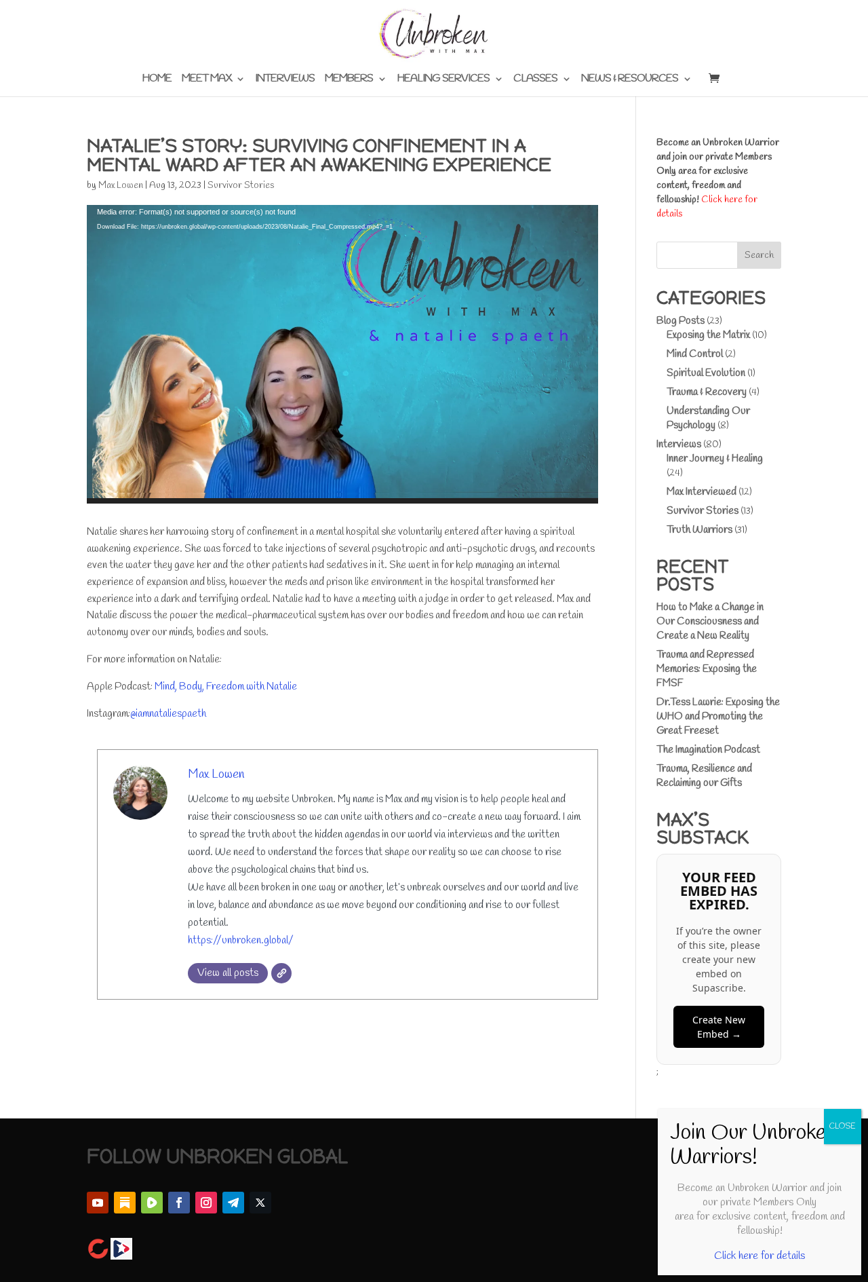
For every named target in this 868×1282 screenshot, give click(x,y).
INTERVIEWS (285, 80)
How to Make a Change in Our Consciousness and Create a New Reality (710, 622)
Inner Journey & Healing (715, 459)
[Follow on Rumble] (152, 1202)
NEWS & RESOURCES (629, 80)
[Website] (281, 973)
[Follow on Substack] (125, 1202)
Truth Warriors (699, 530)
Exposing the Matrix (708, 335)
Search (759, 255)
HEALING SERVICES (443, 80)
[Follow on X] (260, 1202)
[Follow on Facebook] (179, 1202)
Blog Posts (680, 321)
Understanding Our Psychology (708, 418)
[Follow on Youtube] (97, 1202)
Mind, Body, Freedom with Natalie (226, 687)
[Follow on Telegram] (233, 1202)
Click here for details (759, 1256)
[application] (342, 354)
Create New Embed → (718, 1026)
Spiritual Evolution (706, 373)
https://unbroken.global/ (241, 940)
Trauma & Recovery (707, 392)
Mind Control (695, 354)
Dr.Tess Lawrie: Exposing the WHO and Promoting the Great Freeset (718, 717)
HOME (157, 80)
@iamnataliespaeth (168, 714)
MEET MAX (206, 80)
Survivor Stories (241, 185)
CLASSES (535, 80)
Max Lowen (120, 185)
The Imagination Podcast (708, 750)
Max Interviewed (701, 492)
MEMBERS (349, 80)
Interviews (678, 444)
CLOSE (842, 1126)
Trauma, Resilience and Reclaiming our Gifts (704, 776)
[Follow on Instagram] (206, 1202)
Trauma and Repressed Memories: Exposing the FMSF (706, 669)
